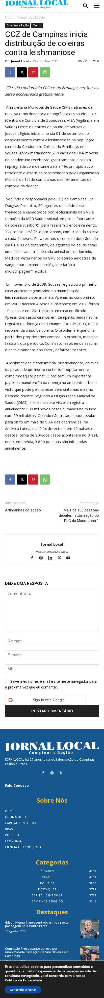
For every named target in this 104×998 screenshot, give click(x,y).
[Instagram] (43, 558)
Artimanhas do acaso (23, 510)
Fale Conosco (17, 785)
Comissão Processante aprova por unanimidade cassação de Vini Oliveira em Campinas (37, 952)
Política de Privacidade (23, 980)
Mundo (37, 25)
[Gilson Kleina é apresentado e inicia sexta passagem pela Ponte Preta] (89, 929)
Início (9, 17)
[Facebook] (10, 72)
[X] (22, 72)
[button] (45, 700)
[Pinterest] (33, 72)
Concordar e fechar (23, 990)
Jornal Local (20, 61)
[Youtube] (70, 558)
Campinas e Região (31, 17)
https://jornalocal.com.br (52, 551)
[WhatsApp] (45, 72)
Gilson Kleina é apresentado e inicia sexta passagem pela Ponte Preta (37, 924)
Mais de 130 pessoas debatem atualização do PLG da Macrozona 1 (79, 515)
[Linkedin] (52, 558)
